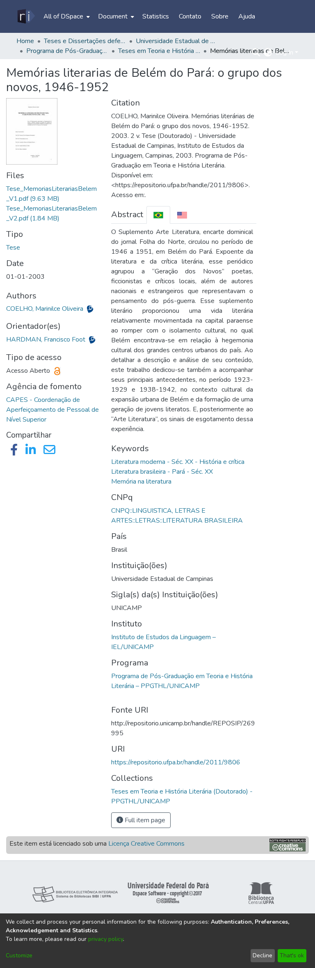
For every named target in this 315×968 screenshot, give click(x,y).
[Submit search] (256, 52)
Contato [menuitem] (190, 16)
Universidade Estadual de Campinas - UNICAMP (177, 41)
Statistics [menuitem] (155, 16)
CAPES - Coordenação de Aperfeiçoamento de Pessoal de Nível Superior (52, 409)
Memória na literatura (141, 481)
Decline (262, 955)
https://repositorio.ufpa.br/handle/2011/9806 (175, 762)
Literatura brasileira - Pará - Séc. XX (162, 471)
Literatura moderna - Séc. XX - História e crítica (177, 461)
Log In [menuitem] (284, 52)
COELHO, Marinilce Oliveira (45, 308)
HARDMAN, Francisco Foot (46, 339)
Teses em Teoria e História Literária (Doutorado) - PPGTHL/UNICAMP (159, 50)
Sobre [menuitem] (219, 16)
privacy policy (105, 939)
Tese (13, 247)
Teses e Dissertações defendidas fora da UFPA (85, 41)
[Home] (25, 16)
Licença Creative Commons (146, 843)
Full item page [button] (144, 820)
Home (25, 41)
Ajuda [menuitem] (246, 16)
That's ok (292, 955)
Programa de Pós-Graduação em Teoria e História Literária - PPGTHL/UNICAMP (67, 50)
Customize (19, 955)
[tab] (158, 215)
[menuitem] (66, 16)
